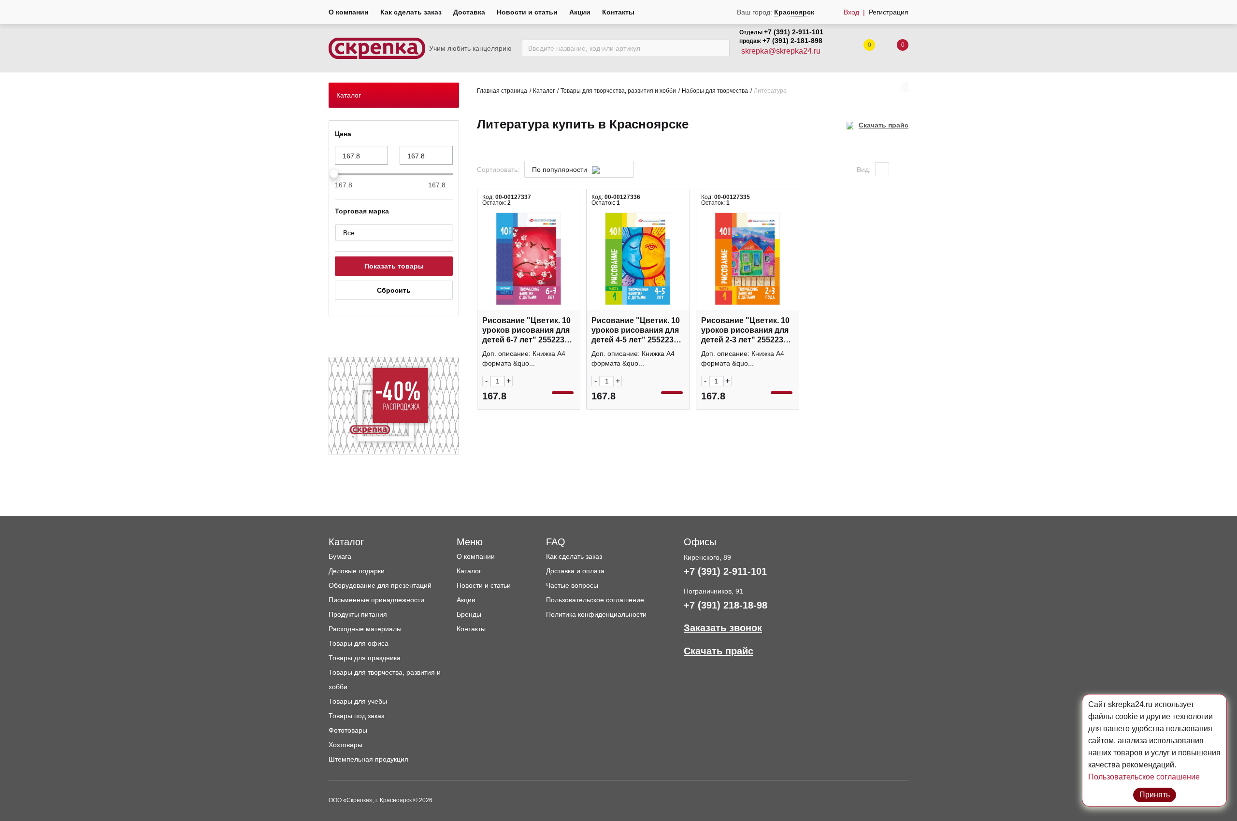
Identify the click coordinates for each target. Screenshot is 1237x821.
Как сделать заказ (411, 12)
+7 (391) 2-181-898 (792, 40)
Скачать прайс (883, 125)
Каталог (544, 90)
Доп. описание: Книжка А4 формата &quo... (523, 358)
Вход (851, 12)
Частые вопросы (572, 585)
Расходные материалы (365, 629)
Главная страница (502, 90)
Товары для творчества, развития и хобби (618, 90)
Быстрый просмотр (528, 305)
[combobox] (579, 169)
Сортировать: (498, 169)
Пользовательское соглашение (595, 600)
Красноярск (794, 12)
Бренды (469, 614)
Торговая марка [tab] (362, 211)
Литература (770, 90)
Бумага (340, 556)
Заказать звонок (723, 628)
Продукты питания (358, 614)
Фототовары (348, 730)
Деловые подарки (357, 571)
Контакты (618, 12)
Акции (579, 12)
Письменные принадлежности (376, 600)
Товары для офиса (358, 643)
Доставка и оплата (575, 571)
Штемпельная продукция (368, 759)
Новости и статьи (527, 12)
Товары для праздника (365, 658)
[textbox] (574, 169)
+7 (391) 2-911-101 (793, 32)
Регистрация (888, 12)
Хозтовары (345, 745)
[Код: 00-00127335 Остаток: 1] (747, 259)
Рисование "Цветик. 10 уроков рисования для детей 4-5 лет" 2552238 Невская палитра (635, 330)
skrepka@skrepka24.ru (780, 51)
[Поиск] (719, 48)
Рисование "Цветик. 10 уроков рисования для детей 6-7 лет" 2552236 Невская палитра (526, 330)
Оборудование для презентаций (380, 585)
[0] (893, 49)
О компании (349, 12)
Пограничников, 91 (713, 591)
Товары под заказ (356, 716)
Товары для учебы (358, 701)
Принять (1154, 795)
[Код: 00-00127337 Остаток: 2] (528, 259)
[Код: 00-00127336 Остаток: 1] (638, 259)
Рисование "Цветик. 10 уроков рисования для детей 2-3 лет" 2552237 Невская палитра (745, 330)
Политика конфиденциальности (596, 614)
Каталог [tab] (348, 95)
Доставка (469, 12)
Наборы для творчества (715, 90)
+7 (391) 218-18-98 (725, 605)
